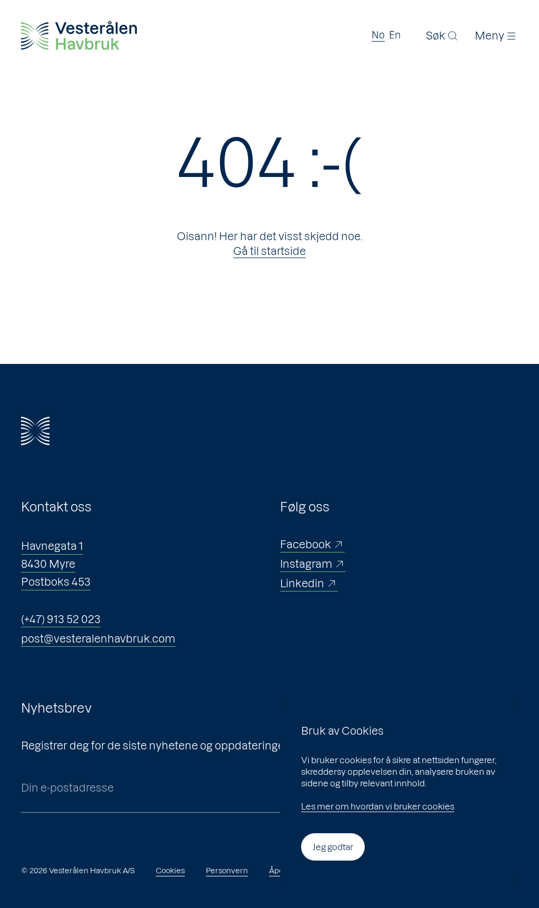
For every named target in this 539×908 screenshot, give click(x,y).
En (395, 35)
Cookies (170, 870)
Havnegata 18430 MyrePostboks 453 (56, 564)
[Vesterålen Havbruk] (79, 35)
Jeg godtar (333, 847)
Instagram (306, 564)
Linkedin (302, 583)
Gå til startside (269, 251)
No (378, 35)
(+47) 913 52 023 (61, 619)
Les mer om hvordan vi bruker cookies (377, 806)
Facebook (305, 544)
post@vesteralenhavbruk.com (98, 639)
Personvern (227, 870)
